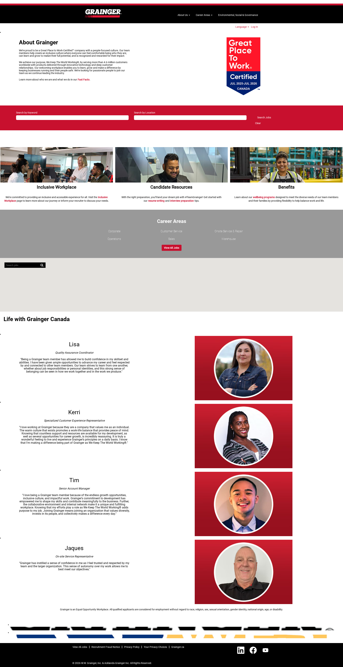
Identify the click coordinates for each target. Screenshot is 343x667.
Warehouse (229, 239)
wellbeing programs (264, 197)
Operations (114, 239)
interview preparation (182, 200)
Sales (171, 239)
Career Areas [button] (203, 15)
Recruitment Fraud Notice (105, 647)
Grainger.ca (177, 647)
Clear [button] (258, 123)
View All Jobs (171, 247)
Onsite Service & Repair (229, 231)
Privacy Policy (132, 647)
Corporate (114, 231)
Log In (254, 26)
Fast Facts (84, 79)
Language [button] (241, 26)
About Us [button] (183, 15)
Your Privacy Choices (155, 647)
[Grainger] (103, 13)
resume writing (156, 200)
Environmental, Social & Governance (238, 15)
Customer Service (171, 231)
